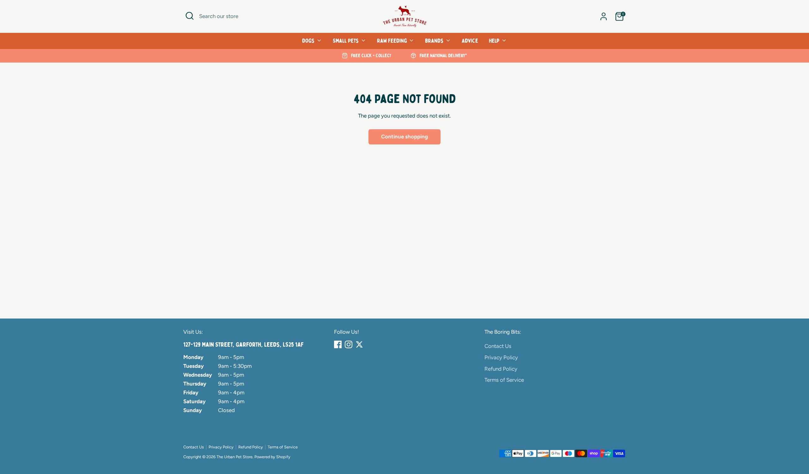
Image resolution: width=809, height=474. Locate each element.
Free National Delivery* (443, 56)
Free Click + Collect (370, 56)
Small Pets (346, 41)
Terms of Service (504, 380)
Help (495, 41)
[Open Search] (189, 15)
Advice (470, 41)
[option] (366, 56)
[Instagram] (348, 344)
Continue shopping (404, 136)
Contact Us (497, 346)
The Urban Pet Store (234, 456)
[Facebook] (338, 344)
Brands (435, 41)
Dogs (309, 41)
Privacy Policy (501, 357)
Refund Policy (500, 369)
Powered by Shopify (272, 456)
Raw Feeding (392, 41)
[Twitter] (359, 344)
